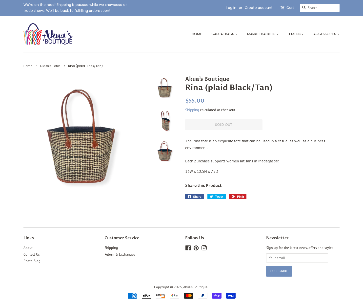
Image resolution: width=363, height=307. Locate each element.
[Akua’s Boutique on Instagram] (204, 249)
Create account (259, 7)
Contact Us (31, 254)
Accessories (325, 33)
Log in (231, 7)
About (28, 247)
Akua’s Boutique (195, 287)
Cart (290, 7)
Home (197, 33)
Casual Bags (223, 33)
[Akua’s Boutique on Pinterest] (196, 249)
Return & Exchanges (119, 254)
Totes (294, 33)
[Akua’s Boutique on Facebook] (188, 249)
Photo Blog (31, 261)
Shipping (192, 110)
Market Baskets (261, 33)
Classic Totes (50, 66)
